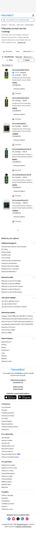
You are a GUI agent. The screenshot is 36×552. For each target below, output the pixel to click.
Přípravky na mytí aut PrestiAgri (11, 281)
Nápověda (5, 487)
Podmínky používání (8, 413)
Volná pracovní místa (8, 416)
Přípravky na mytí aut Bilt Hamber (11, 292)
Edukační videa (6, 485)
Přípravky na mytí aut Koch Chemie (12, 286)
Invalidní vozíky (6, 255)
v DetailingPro (16, 85)
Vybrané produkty (8, 312)
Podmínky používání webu (23, 527)
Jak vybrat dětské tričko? (9, 304)
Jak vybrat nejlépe (8, 298)
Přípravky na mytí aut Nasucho (10, 289)
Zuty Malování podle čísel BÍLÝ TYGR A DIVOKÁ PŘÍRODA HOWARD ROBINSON (17, 324)
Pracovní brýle (5, 258)
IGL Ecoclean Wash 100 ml (20, 70)
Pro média (5, 418)
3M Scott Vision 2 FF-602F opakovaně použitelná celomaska (17, 322)
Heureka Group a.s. (22, 524)
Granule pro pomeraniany (9, 263)
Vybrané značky (7, 277)
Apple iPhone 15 (6, 342)
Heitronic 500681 (6, 333)
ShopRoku (5, 498)
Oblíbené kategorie (8, 243)
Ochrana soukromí (7, 451)
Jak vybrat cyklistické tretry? (10, 301)
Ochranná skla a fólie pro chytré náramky (13, 247)
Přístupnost (5, 430)
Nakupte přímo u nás (8, 446)
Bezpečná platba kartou (9, 454)
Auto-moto (12, 25)
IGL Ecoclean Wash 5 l (19, 124)
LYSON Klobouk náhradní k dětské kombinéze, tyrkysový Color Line (17, 319)
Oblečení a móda (6, 361)
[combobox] (17, 20)
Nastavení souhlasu (8, 449)
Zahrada (3, 356)
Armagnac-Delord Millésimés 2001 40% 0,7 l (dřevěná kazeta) (17, 316)
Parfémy (3, 345)
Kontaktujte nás (18, 382)
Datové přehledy (7, 479)
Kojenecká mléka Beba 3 (8, 272)
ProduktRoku (6, 501)
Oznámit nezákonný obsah (10, 427)
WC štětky (4, 249)
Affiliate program (7, 482)
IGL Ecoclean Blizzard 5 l (20, 200)
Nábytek (4, 359)
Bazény (3, 347)
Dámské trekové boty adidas (10, 266)
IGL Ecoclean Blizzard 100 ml (21, 175)
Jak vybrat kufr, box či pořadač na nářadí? (14, 307)
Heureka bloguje (7, 421)
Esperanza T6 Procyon (8, 327)
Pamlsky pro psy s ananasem (10, 269)
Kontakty (4, 410)
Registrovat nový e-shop (9, 468)
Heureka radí (5, 443)
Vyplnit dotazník (18, 389)
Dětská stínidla (6, 252)
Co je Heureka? (6, 407)
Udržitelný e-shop (7, 509)
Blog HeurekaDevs (7, 424)
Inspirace (4, 506)
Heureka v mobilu (7, 440)
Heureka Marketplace (8, 473)
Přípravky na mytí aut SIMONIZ (10, 284)
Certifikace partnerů (8, 504)
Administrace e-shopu (8, 465)
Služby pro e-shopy (7, 471)
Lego (3, 353)
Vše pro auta (20, 25)
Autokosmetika (29, 25)
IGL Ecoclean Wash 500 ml (20, 98)
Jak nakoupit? (6, 438)
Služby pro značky (7, 476)
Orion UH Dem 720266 (8, 330)
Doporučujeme (7, 338)
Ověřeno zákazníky (7, 495)
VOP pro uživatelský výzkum (10, 457)
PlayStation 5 (5, 350)
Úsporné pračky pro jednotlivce (11, 261)
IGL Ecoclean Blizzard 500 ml (21, 149)
